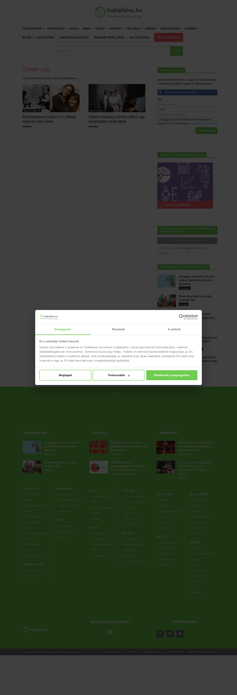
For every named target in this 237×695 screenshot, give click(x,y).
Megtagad (65, 375)
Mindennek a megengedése (171, 375)
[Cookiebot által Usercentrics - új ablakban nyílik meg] (181, 317)
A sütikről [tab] (174, 329)
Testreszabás (116, 375)
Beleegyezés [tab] (63, 329)
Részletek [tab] (118, 329)
